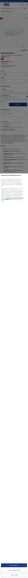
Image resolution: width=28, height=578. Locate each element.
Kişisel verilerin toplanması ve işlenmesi (15, 198)
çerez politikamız (6, 199)
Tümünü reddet (14, 575)
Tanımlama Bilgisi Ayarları (14, 570)
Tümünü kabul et (14, 565)
